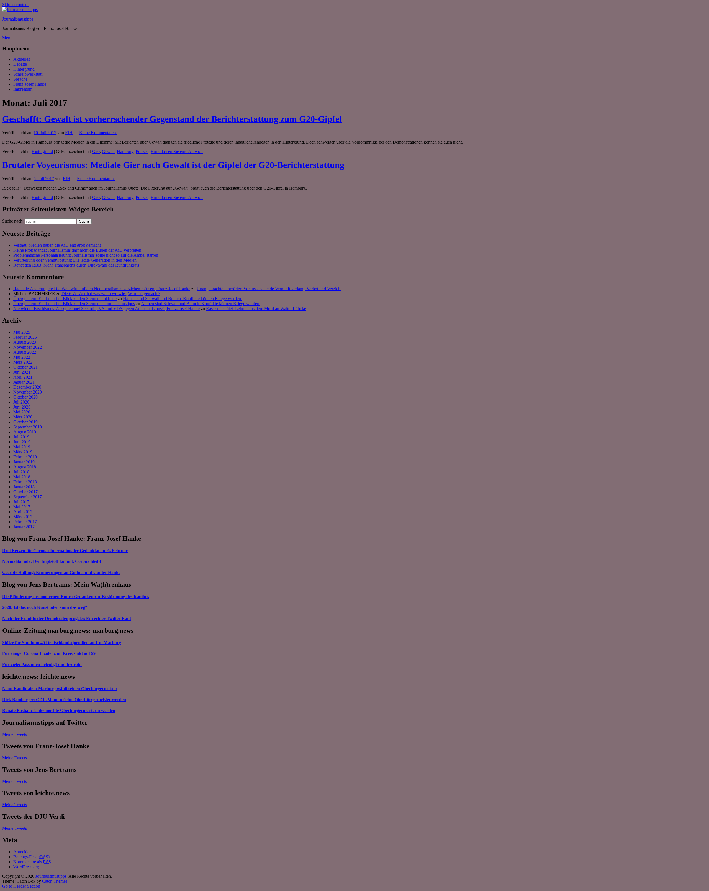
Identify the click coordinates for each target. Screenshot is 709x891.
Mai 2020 (21, 412)
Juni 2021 (21, 372)
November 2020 (27, 392)
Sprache (20, 79)
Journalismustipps (17, 19)
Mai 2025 (21, 332)
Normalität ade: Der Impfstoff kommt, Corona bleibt (51, 561)
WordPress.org (26, 866)
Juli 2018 (21, 471)
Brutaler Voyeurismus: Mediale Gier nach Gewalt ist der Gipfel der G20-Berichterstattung (173, 165)
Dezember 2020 (27, 387)
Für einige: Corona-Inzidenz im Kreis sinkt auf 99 (49, 653)
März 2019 (22, 452)
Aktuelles (21, 59)
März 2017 (22, 516)
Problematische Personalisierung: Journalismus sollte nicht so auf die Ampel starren (85, 255)
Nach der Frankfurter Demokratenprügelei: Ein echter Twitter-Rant (66, 618)
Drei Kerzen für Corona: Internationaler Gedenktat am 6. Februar (65, 550)
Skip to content (15, 4)
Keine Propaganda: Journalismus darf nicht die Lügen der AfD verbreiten (77, 250)
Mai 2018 (21, 476)
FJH (69, 132)
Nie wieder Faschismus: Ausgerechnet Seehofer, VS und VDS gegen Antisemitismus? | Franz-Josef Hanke (106, 308)
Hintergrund (24, 69)
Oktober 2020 (25, 397)
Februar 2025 (25, 337)
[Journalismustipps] (20, 9)
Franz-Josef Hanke (29, 84)
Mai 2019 (21, 447)
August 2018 (24, 466)
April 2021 (22, 377)
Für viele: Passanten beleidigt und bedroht (42, 664)
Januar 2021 (24, 382)
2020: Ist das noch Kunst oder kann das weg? (44, 607)
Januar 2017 (24, 526)
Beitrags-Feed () (31, 856)
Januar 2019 (24, 461)
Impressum (22, 89)
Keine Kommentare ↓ (98, 132)
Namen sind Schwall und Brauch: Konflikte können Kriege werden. (182, 298)
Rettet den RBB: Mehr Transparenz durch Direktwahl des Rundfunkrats (76, 265)
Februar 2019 (25, 457)
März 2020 (22, 417)
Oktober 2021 (25, 367)
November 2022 (27, 347)
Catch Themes (54, 881)
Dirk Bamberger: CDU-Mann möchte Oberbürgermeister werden (64, 699)
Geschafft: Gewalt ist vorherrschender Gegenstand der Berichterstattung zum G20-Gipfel (172, 119)
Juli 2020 (21, 402)
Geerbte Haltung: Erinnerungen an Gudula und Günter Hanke (61, 572)
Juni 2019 (21, 442)
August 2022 (24, 352)
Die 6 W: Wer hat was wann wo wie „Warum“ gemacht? (110, 293)
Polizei (142, 151)
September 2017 (27, 496)
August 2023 (24, 342)
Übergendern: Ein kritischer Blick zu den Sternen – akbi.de (65, 298)
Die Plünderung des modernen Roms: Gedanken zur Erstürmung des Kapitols (75, 596)
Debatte (20, 64)
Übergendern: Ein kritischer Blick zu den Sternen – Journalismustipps (74, 303)
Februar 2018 (25, 481)
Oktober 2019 (25, 422)
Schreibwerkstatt (27, 74)
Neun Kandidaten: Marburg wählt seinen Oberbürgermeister (59, 688)
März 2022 (22, 362)
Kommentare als (32, 861)
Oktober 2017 (25, 491)
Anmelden (22, 851)
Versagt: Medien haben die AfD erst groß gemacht (57, 245)
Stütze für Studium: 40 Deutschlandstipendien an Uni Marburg (61, 642)
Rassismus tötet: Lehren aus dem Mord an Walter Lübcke (256, 308)
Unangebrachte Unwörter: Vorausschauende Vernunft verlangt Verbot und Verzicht (269, 288)
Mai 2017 (21, 506)
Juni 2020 (21, 407)
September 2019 (27, 427)
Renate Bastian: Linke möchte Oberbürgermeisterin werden (58, 710)
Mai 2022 (21, 357)
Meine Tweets (14, 734)
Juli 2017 (21, 501)
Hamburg (125, 151)
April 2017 (22, 511)
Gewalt (108, 151)
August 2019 (24, 432)
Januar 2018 (24, 486)
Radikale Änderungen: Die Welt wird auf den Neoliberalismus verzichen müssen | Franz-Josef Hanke (101, 288)
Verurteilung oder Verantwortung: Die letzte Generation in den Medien (75, 260)
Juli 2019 (21, 437)
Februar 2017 (25, 521)
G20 (96, 151)
